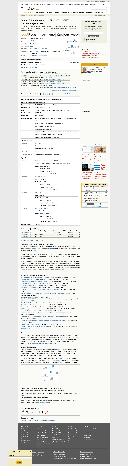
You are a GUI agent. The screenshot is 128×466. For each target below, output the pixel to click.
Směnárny (39, 433)
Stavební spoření (45, 431)
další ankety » (99, 206)
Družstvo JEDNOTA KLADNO (29, 287)
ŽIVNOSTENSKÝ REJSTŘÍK (33, 35)
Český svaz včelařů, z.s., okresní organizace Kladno (36, 283)
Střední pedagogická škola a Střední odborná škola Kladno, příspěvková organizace (44, 316)
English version (87, 435)
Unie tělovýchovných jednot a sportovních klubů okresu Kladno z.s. (40, 326)
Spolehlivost (93, 429)
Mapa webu (89, 433)
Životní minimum (25, 439)
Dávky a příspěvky (99, 145)
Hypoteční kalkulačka (26, 441)
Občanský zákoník (72, 439)
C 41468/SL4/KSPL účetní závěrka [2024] (53, 79)
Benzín (60, 441)
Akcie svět (37, 4)
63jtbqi (31, 46)
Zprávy (26, 4)
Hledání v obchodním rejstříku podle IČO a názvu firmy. (94, 28)
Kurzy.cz (23, 15)
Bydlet (104, 1)
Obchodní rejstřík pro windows (90, 53)
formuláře (73, 445)
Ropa (53, 441)
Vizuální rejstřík (28, 12)
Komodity (49, 4)
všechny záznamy (90, 41)
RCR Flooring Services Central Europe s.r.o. (33, 309)
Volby (95, 162)
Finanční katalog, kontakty (89, 55)
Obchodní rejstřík (29, 15)
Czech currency (87, 437)
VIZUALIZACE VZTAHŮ (75, 35)
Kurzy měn (43, 4)
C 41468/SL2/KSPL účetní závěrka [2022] (53, 83)
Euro (43, 433)
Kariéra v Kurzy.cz (85, 454)
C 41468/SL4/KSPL (26, 232)
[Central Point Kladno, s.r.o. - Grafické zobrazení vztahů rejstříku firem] (71, 53)
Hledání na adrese (53, 12)
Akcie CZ (31, 4)
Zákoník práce (71, 441)
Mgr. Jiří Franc (47, 74)
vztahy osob (57, 94)
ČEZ (57, 429)
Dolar (46, 433)
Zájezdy (92, 1)
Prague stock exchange (89, 439)
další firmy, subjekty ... (27, 328)
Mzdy (43, 437)
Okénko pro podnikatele (89, 65)
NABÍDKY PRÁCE (66, 35)
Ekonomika (55, 433)
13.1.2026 (24, 74)
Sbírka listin (24, 229)
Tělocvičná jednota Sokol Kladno (30, 324)
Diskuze (94, 4)
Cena (88, 429)
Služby (97, 12)
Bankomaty (44, 427)
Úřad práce (39, 437)
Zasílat (19, 462)
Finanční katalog (72, 437)
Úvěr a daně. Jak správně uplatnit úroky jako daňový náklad (95, 71)
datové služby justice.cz (36, 248)
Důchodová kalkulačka (26, 431)
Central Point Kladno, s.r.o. (39, 15)
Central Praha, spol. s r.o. (28, 279)
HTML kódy (92, 458)
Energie (71, 4)
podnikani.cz (62, 381)
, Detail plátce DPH (39, 49)
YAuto (96, 1)
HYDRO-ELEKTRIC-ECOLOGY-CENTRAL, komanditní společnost (40, 289)
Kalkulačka (77, 4)
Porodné (45, 441)
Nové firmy (89, 12)
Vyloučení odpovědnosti (59, 454)
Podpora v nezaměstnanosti (43, 443)
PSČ (76, 431)
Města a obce (71, 431)
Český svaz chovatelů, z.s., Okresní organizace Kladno (37, 281)
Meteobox (100, 1)
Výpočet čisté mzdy (25, 429)
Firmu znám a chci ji (29, 67)
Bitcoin (57, 4)
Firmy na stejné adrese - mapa (38, 55)
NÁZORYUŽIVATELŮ (60, 35)
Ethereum (65, 435)
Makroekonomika (86, 145)
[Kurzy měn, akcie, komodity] (35, 455)
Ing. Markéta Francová (49, 75)
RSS (86, 458)
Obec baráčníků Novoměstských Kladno (32, 297)
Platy (46, 437)
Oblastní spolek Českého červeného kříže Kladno (35, 305)
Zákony (82, 4)
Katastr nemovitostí (72, 433)
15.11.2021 (24, 85)
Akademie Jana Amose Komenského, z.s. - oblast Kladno (37, 277)
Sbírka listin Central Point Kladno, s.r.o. (32, 240)
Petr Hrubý (38, 143)
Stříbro (64, 439)
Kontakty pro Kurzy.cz (86, 456)
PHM (57, 441)
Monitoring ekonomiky (89, 431)
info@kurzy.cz (58, 349)
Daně (69, 445)
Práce (83, 162)
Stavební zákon (71, 443)
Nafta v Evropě (55, 443)
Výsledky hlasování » (86, 206)
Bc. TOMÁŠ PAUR (40, 176)
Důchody (39, 445)
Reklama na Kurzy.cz (86, 452)
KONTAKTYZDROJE (52, 35)
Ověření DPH (65, 12)
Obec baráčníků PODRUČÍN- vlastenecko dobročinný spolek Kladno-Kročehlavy (44, 299)
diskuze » (94, 206)
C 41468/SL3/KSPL (26, 234)
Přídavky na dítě (24, 433)
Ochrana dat (56, 452)
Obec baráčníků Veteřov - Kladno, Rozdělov (33, 303)
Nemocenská (40, 441)
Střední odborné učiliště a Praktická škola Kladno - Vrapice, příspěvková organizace (44, 312)
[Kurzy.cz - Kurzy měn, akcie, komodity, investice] (32, 9)
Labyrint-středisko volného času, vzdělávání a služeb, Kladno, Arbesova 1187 (43, 293)
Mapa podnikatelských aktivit (90, 57)
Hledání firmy (40, 12)
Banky (38, 427)
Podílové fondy (61, 431)
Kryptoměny (55, 435)
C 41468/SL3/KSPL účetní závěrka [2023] (53, 81)
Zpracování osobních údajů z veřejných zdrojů (42, 343)
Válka (90, 4)
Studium (108, 1)
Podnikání (70, 427)
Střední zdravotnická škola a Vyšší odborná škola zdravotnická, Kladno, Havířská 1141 (45, 320)
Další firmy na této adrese (42, 402)
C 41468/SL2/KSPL (26, 236)
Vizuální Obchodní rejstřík (89, 52)
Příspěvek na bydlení (26, 435)
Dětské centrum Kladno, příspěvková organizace (35, 285)
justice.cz (35, 258)
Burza (53, 429)
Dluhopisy (54, 431)
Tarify (67, 4)
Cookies (62, 452)
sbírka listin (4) (67, 94)
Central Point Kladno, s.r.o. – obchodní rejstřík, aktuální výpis (38, 420)
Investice (54, 427)
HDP (59, 433)
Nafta (63, 441)
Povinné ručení (24, 443)
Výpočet (29, 427)
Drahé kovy (55, 437)
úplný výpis (48, 94)
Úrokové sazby (40, 429)
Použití (82, 458)
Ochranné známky (77, 12)
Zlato (53, 4)
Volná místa (43, 435)
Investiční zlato (58, 439)
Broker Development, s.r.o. (43, 160)
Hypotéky (62, 4)
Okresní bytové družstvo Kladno (30, 307)
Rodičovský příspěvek (26, 437)
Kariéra (88, 1)
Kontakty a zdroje (33, 362)
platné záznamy (90, 39)
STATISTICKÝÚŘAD (43, 35)
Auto (85, 429)
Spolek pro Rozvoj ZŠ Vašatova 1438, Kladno (34, 310)
